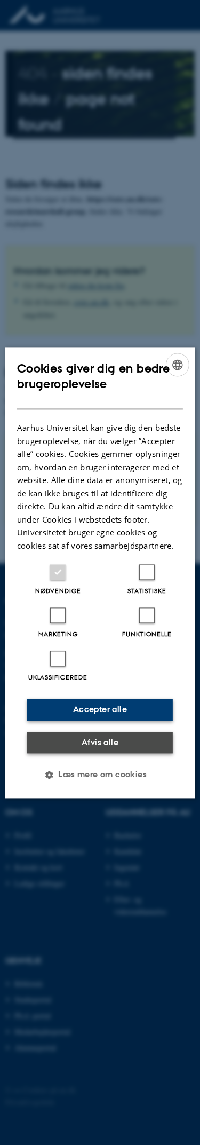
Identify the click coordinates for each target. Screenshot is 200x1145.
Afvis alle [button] (100, 742)
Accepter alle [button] (100, 709)
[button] (100, 774)
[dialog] (100, 572)
